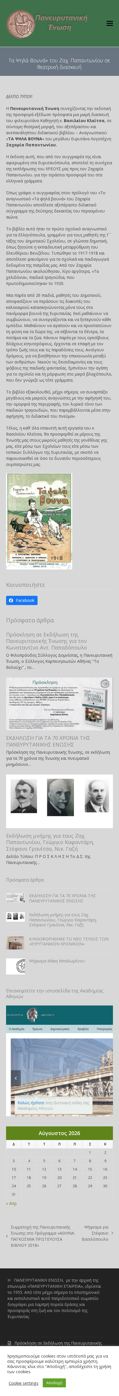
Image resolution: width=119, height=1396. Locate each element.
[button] (110, 23)
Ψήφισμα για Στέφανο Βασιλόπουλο (95, 1233)
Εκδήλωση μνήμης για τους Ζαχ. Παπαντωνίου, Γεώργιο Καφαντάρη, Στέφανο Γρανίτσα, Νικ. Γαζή (50, 842)
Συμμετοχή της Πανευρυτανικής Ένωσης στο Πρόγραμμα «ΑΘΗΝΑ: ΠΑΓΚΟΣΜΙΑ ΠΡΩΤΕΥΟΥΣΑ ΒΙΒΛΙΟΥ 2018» (40, 1236)
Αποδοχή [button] (54, 1382)
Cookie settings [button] (23, 1383)
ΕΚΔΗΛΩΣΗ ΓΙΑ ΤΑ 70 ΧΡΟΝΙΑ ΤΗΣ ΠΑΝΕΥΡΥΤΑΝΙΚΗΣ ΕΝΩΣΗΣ (48, 741)
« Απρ (11, 1203)
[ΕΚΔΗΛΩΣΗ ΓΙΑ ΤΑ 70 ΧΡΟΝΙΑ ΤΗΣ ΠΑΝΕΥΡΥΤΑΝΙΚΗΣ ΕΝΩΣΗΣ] (59, 703)
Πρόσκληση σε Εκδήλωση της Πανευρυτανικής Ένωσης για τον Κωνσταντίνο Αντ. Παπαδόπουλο (46, 641)
